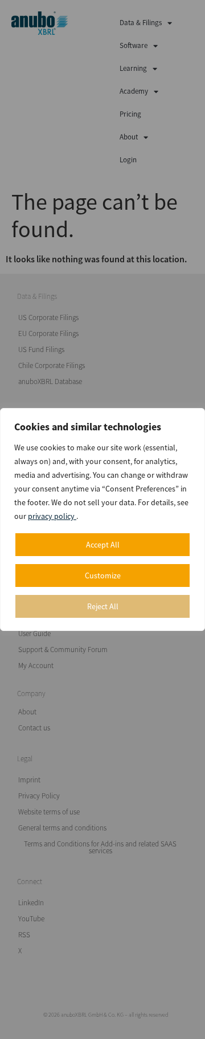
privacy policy (52, 516)
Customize (103, 575)
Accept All (103, 545)
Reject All (102, 606)
